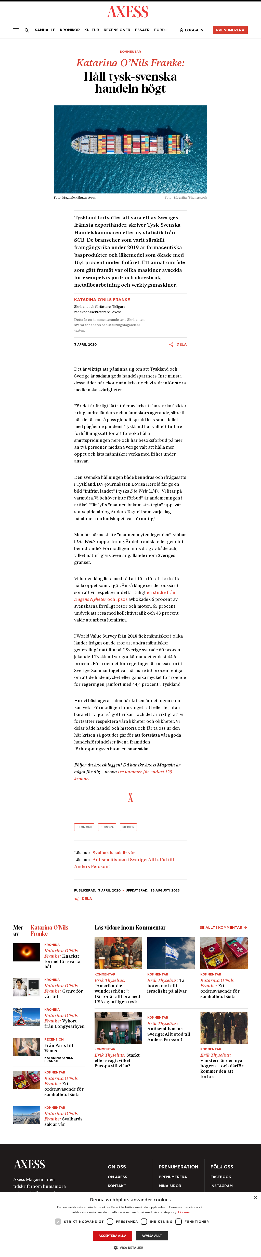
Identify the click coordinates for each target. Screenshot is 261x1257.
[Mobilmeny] (15, 30)
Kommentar (130, 51)
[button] (130, 1247)
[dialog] (130, 1224)
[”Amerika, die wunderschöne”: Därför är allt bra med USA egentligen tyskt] (118, 971)
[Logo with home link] (59, 1164)
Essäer (142, 30)
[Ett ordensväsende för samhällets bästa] (49, 1084)
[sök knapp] (26, 30)
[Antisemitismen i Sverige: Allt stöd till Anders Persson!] (171, 1046)
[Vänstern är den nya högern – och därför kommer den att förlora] (224, 1046)
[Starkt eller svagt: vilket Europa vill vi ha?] (118, 1046)
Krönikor (70, 30)
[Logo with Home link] (127, 11)
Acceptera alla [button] (112, 1236)
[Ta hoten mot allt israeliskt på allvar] (171, 971)
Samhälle (45, 30)
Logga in (194, 30)
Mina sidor (170, 1186)
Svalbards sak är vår (114, 853)
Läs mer (184, 1212)
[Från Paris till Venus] (49, 1050)
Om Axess (117, 1177)
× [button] (255, 1198)
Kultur (91, 30)
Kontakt (117, 1186)
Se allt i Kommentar (221, 927)
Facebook (221, 1177)
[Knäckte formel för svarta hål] (49, 958)
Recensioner (117, 30)
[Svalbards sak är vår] (49, 1115)
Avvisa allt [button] (152, 1236)
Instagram (222, 1186)
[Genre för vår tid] (49, 989)
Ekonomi (84, 827)
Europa (107, 827)
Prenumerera (230, 30)
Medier (128, 827)
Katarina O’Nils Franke (102, 300)
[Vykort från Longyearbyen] (49, 1019)
